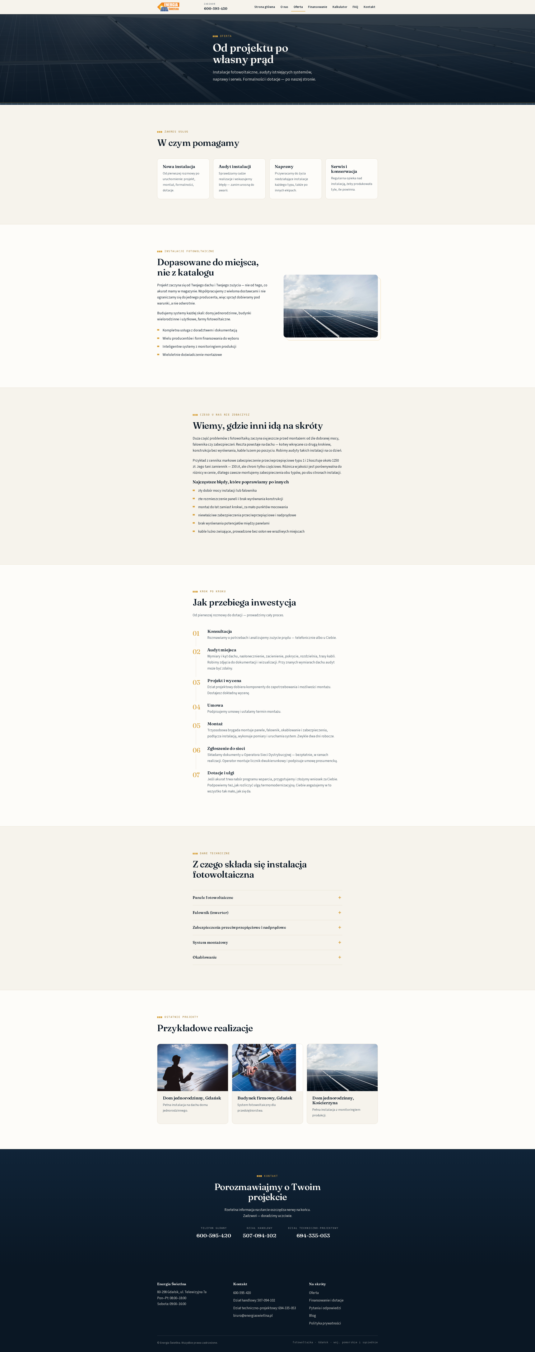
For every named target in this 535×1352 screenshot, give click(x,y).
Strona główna (264, 7)
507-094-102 (266, 1300)
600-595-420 (215, 7)
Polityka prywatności (325, 1323)
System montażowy (210, 942)
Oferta (298, 7)
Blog (312, 1315)
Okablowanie (205, 957)
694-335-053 (287, 1308)
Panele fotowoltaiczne (213, 897)
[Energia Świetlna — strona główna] (168, 7)
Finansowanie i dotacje (326, 1300)
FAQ (355, 7)
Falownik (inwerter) (210, 912)
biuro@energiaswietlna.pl (253, 1315)
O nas (284, 7)
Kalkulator (339, 7)
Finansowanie (317, 7)
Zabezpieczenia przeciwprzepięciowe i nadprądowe (239, 927)
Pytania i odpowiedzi (325, 1308)
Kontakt (369, 7)
